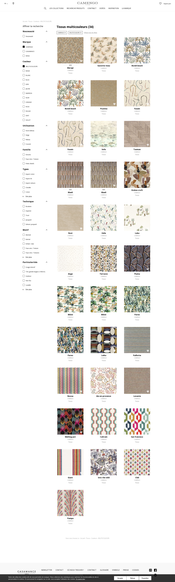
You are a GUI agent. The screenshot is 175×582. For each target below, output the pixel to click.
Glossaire (104, 570)
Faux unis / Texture (32, 248)
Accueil (25, 21)
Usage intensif (30, 267)
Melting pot (70, 437)
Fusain (137, 108)
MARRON (29, 93)
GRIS (27, 84)
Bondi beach (137, 65)
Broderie (28, 206)
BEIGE (28, 71)
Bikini (70, 314)
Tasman (137, 149)
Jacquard (28, 220)
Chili (137, 477)
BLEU (27, 80)
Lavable (28, 285)
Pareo (137, 314)
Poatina (103, 108)
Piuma (137, 274)
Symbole (116, 570)
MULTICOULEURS (32, 66)
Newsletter (46, 570)
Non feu (28, 281)
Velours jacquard (31, 224)
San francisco (137, 437)
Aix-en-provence (103, 396)
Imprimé (28, 211)
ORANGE (29, 102)
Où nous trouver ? (75, 570)
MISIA (28, 56)
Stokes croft (137, 190)
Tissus (30, 21)
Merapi (70, 68)
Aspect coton (30, 174)
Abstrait (28, 235)
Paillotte (137, 355)
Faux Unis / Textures (32, 253)
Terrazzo (104, 274)
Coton (28, 192)
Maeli (70, 192)
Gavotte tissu (104, 65)
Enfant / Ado (30, 244)
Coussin (28, 144)
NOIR (27, 98)
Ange (70, 274)
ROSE (27, 107)
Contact (59, 570)
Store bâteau (30, 131)
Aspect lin (29, 179)
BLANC (28, 75)
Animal (28, 239)
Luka (137, 233)
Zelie (104, 233)
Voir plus (29, 196)
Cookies (135, 570)
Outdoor (28, 276)
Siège (27, 135)
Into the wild (104, 477)
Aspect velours (30, 183)
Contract (92, 570)
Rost (70, 233)
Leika (103, 355)
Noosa (70, 396)
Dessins (28, 155)
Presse (126, 570)
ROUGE (28, 111)
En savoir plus (80, 579)
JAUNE (28, 89)
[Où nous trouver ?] (13, 4)
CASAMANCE (30, 51)
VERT (27, 116)
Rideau (28, 140)
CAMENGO (29, 47)
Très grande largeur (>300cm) (35, 272)
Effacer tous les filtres (90, 32)
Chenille (28, 187)
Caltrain (103, 437)
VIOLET (28, 120)
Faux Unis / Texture (32, 159)
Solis (104, 149)
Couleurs (36, 21)
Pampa (70, 518)
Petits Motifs (30, 164)
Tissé (27, 215)
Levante (137, 396)
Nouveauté (29, 36)
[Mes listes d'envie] (160, 4)
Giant (70, 477)
